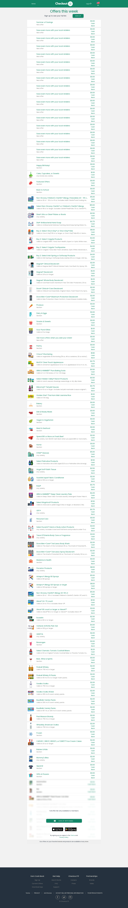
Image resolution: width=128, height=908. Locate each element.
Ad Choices (48, 893)
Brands (91, 880)
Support (56, 887)
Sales (92, 883)
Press (74, 883)
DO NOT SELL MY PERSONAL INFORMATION (69, 893)
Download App (37, 887)
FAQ (56, 883)
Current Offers (37, 883)
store (86, 841)
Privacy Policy (64, 837)
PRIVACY (37, 893)
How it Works (56, 880)
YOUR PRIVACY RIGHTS (95, 893)
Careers (74, 880)
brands (60, 841)
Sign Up (78, 16)
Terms (73, 835)
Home (34, 4)
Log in (88, 4)
